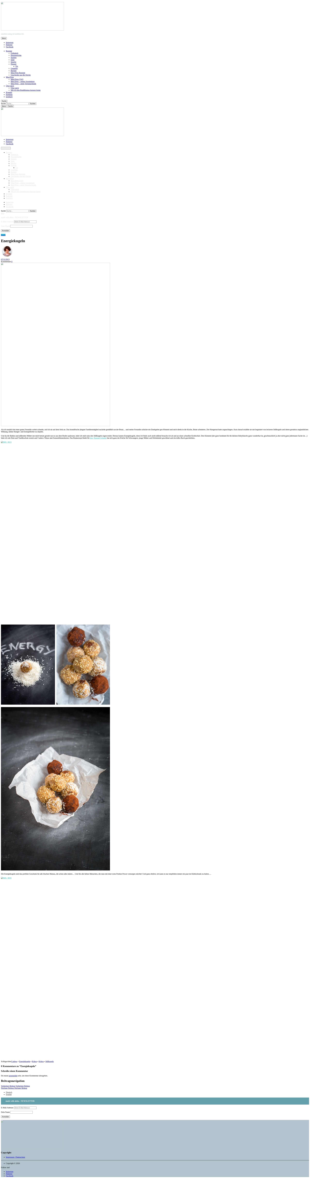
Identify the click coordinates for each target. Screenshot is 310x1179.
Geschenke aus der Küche (21, 75)
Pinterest (9, 45)
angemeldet (13, 1076)
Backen (13, 71)
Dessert (13, 64)
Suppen (13, 58)
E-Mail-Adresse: (7, 222)
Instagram (9, 43)
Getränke (14, 68)
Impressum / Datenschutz (15, 1157)
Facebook (9, 47)
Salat (12, 60)
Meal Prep (10, 77)
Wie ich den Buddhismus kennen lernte (26, 90)
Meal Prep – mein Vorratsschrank (23, 84)
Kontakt (9, 92)
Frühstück (14, 53)
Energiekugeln (24, 1061)
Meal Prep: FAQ (17, 79)
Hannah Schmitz (100, 438)
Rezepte (9, 51)
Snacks (13, 62)
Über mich (10, 86)
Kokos (41, 1061)
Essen (3, 235)
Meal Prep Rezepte (18, 73)
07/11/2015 (5, 259)
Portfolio (9, 95)
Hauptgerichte (16, 55)
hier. (91, 438)
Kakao (34, 1061)
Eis (17, 66)
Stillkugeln (49, 1061)
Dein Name (5, 226)
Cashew (14, 1061)
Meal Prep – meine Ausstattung (23, 81)
